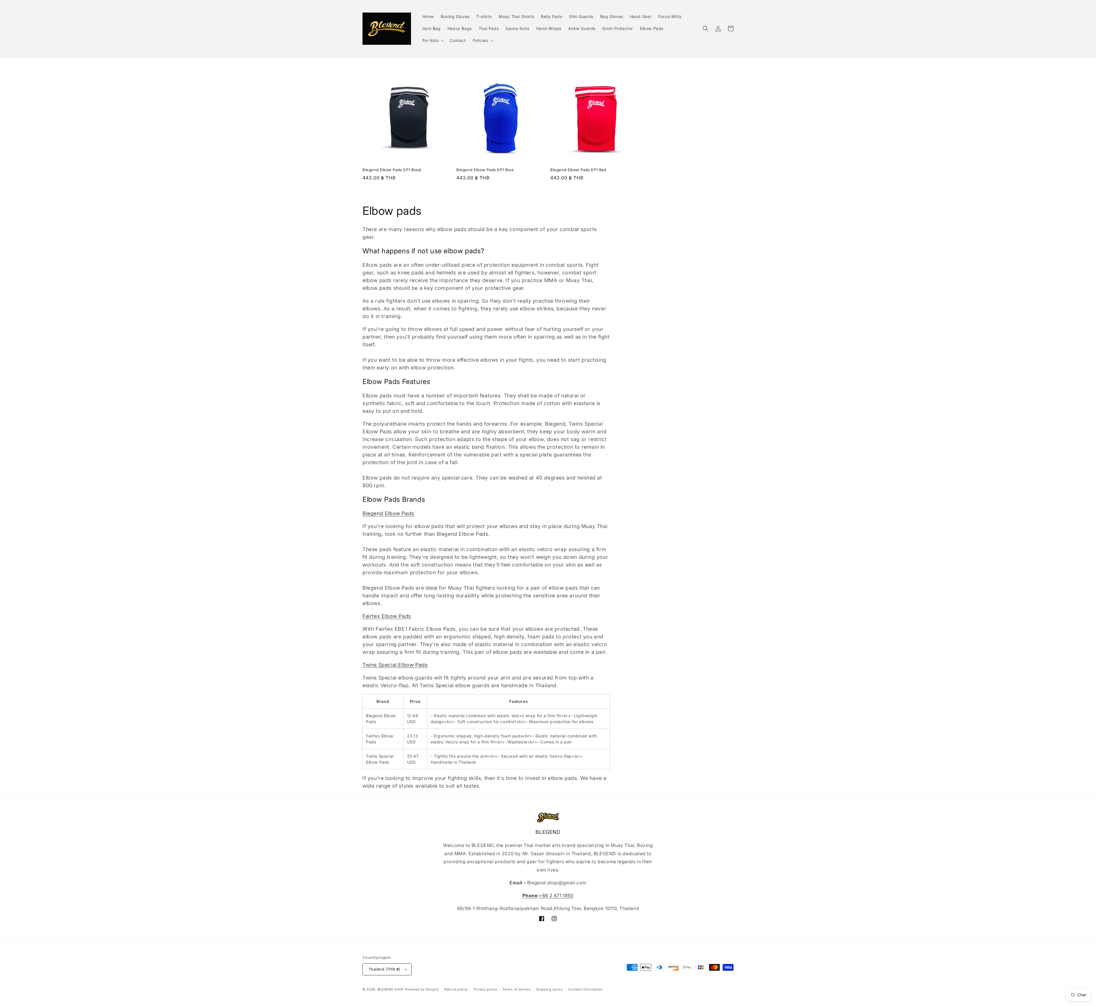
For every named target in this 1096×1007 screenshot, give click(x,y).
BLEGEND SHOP (391, 989)
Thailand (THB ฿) (384, 969)
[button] (432, 40)
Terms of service (516, 989)
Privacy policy (485, 989)
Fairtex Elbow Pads (386, 616)
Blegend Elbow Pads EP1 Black (392, 169)
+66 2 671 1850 (556, 895)
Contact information (585, 989)
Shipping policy (549, 989)
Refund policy (456, 989)
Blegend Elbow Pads (388, 513)
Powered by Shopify (422, 989)
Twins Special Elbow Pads (395, 665)
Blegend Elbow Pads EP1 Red (578, 169)
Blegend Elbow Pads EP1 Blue (485, 169)
